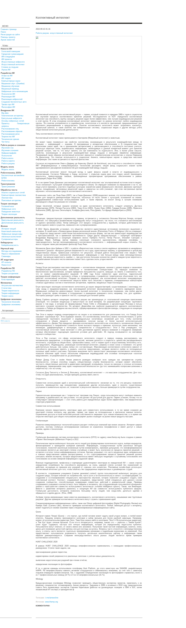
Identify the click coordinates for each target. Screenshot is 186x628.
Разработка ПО (8, 271)
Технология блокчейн (10, 302)
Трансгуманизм (8, 186)
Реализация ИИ (8, 97)
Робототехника (7, 181)
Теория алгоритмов (9, 273)
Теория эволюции (9, 214)
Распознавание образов (11, 131)
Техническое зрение (10, 139)
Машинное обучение (10, 86)
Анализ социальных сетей (13, 192)
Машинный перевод (10, 89)
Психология (6, 156)
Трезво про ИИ (7, 104)
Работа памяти (8, 161)
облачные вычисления (11, 237)
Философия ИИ (8, 107)
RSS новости (5, 321)
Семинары (5, 256)
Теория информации (10, 293)
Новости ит (6, 265)
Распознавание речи (10, 134)
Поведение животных (10, 211)
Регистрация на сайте (10, 34)
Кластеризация (8, 279)
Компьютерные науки (10, 81)
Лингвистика (6, 198)
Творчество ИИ (8, 136)
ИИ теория (6, 78)
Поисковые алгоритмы (11, 200)
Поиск (3, 32)
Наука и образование (10, 254)
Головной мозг (7, 206)
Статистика (6, 288)
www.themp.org (51, 602)
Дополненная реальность (12, 223)
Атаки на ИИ (6, 76)
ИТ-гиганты (6, 262)
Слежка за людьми (9, 67)
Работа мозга (7, 158)
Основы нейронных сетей (12, 121)
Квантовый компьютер (11, 231)
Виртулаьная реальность (12, 220)
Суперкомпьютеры (9, 239)
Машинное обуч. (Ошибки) (12, 83)
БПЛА (4, 178)
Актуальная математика (12, 285)
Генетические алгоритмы (12, 116)
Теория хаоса (7, 296)
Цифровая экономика (10, 304)
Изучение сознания (9, 150)
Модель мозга (7, 169)
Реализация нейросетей (11, 99)
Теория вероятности (10, 291)
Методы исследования (11, 251)
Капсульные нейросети (11, 118)
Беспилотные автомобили (12, 175)
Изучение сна (7, 148)
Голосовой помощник (10, 51)
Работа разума (8, 163)
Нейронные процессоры (11, 234)
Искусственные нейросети (13, 62)
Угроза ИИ (5, 70)
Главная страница (8, 29)
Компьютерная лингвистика (13, 195)
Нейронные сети (8, 209)
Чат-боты (5, 142)
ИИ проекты (6, 59)
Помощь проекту (8, 37)
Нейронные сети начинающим (14, 91)
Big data (4, 113)
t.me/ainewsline (51, 598)
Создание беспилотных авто (13, 102)
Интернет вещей (8, 229)
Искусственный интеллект (13, 64)
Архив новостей (8, 40)
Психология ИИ (8, 94)
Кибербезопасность (10, 245)
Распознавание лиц (10, 129)
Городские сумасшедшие (12, 54)
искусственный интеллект (61, 33)
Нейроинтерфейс (8, 153)
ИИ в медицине (8, 57)
